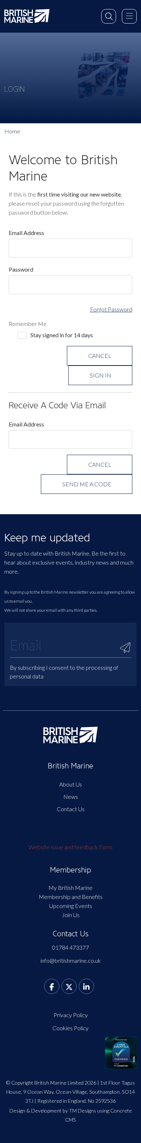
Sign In (100, 375)
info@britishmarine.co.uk (70, 960)
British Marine (70, 766)
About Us (70, 784)
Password (21, 269)
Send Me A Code (86, 483)
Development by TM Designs (63, 1110)
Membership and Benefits (71, 896)
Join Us (71, 914)
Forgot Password (111, 309)
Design (17, 1110)
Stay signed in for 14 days (61, 334)
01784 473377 (70, 947)
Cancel (99, 355)
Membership (70, 870)
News (70, 796)
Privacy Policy (71, 1014)
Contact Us (71, 808)
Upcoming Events (70, 905)
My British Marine (70, 887)
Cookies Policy (70, 1027)
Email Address (26, 232)
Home (12, 131)
